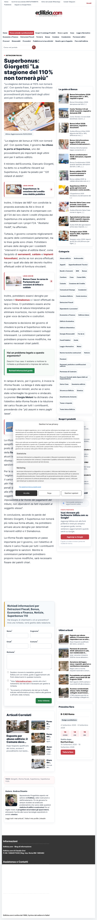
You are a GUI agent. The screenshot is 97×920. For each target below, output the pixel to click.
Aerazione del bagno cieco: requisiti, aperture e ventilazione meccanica (80, 664)
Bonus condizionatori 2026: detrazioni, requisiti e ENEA (80, 157)
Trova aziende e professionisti (21, 33)
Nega (49, 493)
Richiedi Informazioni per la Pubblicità (18, 896)
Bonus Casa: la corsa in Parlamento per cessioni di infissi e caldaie (35, 283)
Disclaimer (7, 880)
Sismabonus (22, 299)
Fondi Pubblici (65, 340)
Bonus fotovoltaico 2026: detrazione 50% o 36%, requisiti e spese (80, 96)
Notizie (87, 353)
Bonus (47, 37)
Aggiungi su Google (75, 537)
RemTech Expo (67, 742)
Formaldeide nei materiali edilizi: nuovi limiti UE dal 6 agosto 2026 (80, 677)
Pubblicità (7, 5)
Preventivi (27, 41)
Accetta (26, 493)
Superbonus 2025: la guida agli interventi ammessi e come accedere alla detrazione (80, 188)
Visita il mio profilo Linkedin (35, 818)
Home (6, 2)
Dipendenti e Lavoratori (69, 309)
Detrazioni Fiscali (27, 37)
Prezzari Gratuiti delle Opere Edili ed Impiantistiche (73, 378)
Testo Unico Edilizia (67, 409)
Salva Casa (64, 384)
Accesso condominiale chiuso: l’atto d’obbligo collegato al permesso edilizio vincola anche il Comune (79, 691)
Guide (76, 340)
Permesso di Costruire (68, 372)
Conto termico (81, 296)
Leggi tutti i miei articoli (14, 818)
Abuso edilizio (65, 258)
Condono (55, 37)
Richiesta (11, 652)
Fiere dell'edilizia (81, 41)
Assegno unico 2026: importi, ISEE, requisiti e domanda (79, 234)
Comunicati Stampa (67, 290)
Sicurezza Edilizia (67, 390)
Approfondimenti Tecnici (78, 265)
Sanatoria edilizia (78, 384)
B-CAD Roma (67, 714)
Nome (9, 631)
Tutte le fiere (67, 752)
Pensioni (63, 359)
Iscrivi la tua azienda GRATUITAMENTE (25, 2)
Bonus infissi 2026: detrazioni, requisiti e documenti (78, 126)
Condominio (66, 37)
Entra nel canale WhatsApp (51, 2)
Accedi (88, 3)
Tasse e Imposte (66, 403)
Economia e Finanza (10, 37)
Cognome (34, 631)
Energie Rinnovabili (67, 334)
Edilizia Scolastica (67, 321)
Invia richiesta (43, 701)
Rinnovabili (16, 41)
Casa (72, 33)
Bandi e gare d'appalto (64, 41)
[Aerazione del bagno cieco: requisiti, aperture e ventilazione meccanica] (64, 666)
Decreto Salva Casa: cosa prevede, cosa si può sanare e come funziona (80, 205)
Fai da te (39, 37)
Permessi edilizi (79, 37)
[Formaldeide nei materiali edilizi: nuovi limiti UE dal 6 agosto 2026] (64, 679)
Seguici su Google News (23, 5)
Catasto (63, 283)
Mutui (79, 346)
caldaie (36, 254)
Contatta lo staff (9, 905)
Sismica (80, 390)
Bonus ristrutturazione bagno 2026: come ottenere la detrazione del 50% (80, 142)
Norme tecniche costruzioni (70, 353)
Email (9, 641)
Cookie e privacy (10, 874)
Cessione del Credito (77, 283)
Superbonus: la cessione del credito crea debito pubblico (34, 191)
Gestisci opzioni (71, 493)
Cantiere (63, 277)
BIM (77, 271)
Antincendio (78, 258)
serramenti (24, 254)
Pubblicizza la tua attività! (43, 41)
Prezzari (6, 41)
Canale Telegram (69, 2)
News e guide (63, 33)
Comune (34, 641)
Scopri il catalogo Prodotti (45, 33)
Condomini (82, 290)
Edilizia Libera (83, 315)
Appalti (62, 265)
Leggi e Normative (83, 33)
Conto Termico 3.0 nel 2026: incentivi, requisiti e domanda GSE (80, 111)
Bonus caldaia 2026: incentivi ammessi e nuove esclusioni (78, 173)
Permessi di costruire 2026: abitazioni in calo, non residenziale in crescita (79, 651)
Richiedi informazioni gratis (21, 370)
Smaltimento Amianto (68, 397)
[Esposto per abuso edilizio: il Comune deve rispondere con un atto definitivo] (64, 639)
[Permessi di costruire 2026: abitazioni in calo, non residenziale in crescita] (64, 653)
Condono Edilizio (66, 296)
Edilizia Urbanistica (67, 328)
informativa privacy (24, 681)
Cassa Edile (81, 277)
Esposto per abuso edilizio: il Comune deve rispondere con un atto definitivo (79, 637)
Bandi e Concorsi (66, 271)
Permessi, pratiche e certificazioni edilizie (73, 365)
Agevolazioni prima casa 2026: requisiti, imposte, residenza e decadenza (80, 219)
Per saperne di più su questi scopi (30, 487)
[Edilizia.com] (48, 13)
